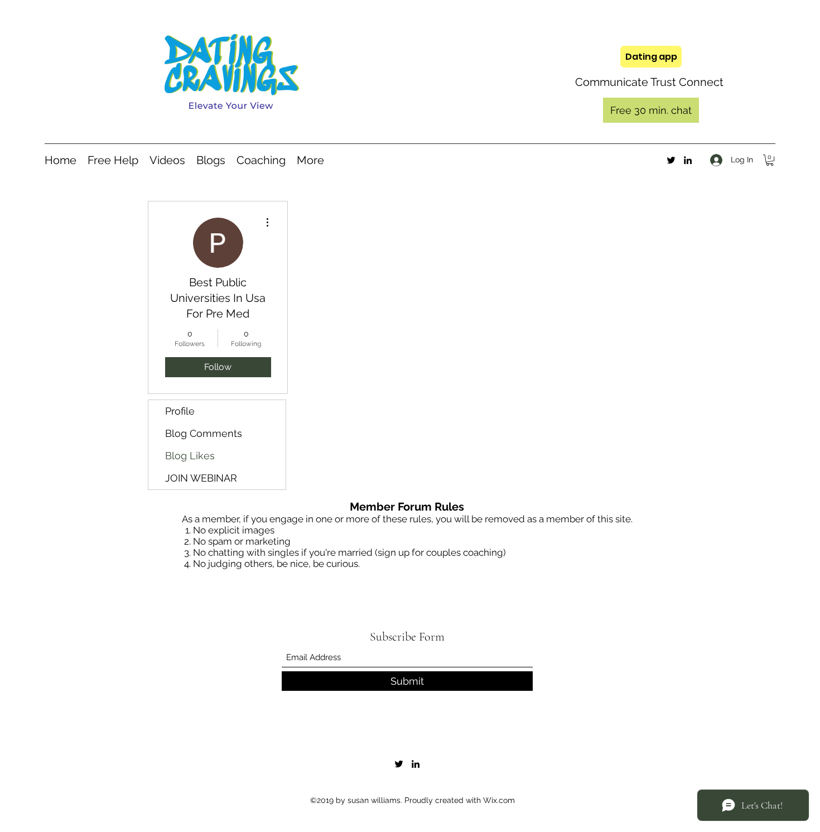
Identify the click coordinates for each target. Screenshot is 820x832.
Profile (180, 411)
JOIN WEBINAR (201, 478)
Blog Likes (190, 455)
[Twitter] (671, 160)
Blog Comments (203, 433)
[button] (769, 160)
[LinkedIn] (687, 160)
